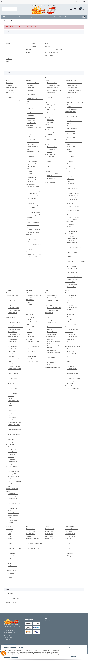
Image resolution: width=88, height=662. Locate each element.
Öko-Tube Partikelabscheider (32, 131)
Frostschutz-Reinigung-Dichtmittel (53, 342)
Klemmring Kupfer (12, 361)
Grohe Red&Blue (71, 295)
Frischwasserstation (70, 168)
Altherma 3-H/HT (51, 139)
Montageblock (11, 464)
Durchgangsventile (13, 413)
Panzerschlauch (32, 200)
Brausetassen (70, 351)
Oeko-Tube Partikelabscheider (32, 97)
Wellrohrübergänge (52, 331)
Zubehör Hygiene (71, 95)
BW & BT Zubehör (71, 354)
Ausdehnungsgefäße (33, 195)
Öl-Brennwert (31, 108)
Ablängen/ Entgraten (13, 512)
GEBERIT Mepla (12, 302)
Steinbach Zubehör (33, 551)
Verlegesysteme (32, 219)
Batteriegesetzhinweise (51, 52)
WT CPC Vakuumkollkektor (54, 307)
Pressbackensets (49, 528)
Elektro (27, 252)
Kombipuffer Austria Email (74, 90)
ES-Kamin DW (31, 137)
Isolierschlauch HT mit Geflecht (53, 346)
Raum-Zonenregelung (33, 232)
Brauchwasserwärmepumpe (72, 154)
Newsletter (28, 49)
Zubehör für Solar (50, 336)
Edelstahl (10, 354)
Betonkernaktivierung (33, 224)
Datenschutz (15, 657)
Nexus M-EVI (50, 127)
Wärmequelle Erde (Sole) (53, 85)
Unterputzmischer (12, 461)
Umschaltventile (51, 362)
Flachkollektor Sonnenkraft (54, 298)
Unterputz (69, 298)
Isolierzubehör (11, 486)
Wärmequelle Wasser (52, 87)
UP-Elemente (11, 454)
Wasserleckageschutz (13, 437)
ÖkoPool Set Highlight (33, 548)
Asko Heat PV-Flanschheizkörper (72, 241)
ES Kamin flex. (31, 139)
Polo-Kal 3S (11, 395)
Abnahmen (68, 538)
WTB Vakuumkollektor (53, 310)
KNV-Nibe (47, 144)
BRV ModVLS (70, 178)
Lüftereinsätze (11, 553)
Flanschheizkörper (70, 234)
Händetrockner (71, 358)
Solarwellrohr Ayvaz (52, 322)
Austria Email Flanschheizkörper (72, 237)
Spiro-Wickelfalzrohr (13, 378)
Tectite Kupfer (11, 386)
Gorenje (69, 226)
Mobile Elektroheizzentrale (34, 254)
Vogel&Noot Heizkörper (34, 237)
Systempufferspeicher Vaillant (73, 105)
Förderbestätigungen (70, 536)
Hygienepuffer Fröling (72, 92)
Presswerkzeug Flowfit (14, 496)
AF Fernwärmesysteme (14, 310)
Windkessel (70, 383)
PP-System (10, 305)
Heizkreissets (31, 156)
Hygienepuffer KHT (72, 85)
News (77, 1)
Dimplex (47, 117)
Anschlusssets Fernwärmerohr (51, 179)
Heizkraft (69, 151)
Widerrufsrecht (49, 55)
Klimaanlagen (9, 528)
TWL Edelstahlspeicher (73, 137)
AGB (46, 43)
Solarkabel (30, 358)
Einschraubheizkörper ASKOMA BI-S (73, 203)
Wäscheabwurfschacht (12, 488)
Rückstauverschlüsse (13, 400)
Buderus (47, 107)
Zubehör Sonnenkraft (33, 346)
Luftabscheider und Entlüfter (33, 172)
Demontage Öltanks (70, 531)
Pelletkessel (31, 87)
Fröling (69, 556)
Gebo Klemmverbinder (14, 376)
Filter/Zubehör (71, 366)
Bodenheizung (49, 536)
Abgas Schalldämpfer (33, 146)
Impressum (7, 657)
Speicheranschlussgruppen (15, 432)
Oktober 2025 (9, 594)
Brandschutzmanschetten (14, 481)
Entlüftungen (50, 339)
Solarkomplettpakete (52, 295)
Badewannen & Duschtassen (72, 346)
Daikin (47, 137)
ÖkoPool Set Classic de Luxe (35, 543)
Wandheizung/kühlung (33, 222)
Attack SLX (9, 58)
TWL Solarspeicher (72, 128)
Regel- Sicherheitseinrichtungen (34, 190)
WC (68, 341)
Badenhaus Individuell (73, 388)
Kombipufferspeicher (70, 80)
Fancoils (8, 560)
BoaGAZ (10, 371)
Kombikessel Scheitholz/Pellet (32, 91)
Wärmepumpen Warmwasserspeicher (70, 140)
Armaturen (68, 293)
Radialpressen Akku (13, 501)
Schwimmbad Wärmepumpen (53, 182)
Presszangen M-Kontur (14, 503)
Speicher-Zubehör (70, 250)
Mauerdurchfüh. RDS (13, 476)
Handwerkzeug (11, 522)
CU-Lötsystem (11, 351)
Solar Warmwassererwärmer (52, 367)
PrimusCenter (70, 314)
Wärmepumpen (10, 92)
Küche (68, 302)
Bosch (9, 541)
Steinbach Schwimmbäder (32, 538)
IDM (46, 95)
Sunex (47, 124)
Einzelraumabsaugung (11, 551)
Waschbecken (70, 339)
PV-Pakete (28, 293)
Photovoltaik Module (31, 312)
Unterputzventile (12, 449)
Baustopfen (11, 469)
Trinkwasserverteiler (72, 317)
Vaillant (47, 80)
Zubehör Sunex (51, 302)
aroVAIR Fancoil (12, 563)
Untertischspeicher (72, 231)
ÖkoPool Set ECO (32, 546)
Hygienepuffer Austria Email (74, 82)
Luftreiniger (9, 568)
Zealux (29, 536)
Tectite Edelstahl (12, 383)
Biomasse (28, 80)
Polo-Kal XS (11, 398)
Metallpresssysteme (11, 317)
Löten (9, 517)
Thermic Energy (71, 146)
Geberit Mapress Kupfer (14, 329)
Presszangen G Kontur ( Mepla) (14, 509)
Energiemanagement (33, 354)
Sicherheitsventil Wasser (14, 429)
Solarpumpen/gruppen (53, 355)
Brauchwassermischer (73, 264)
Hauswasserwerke (72, 368)
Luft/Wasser (50, 119)
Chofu (47, 129)
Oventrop (69, 173)
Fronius (30, 304)
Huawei (29, 302)
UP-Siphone (11, 456)
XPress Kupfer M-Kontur (14, 334)
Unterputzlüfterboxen (13, 556)
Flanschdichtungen (72, 252)
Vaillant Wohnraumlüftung (14, 548)
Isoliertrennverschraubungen (74, 279)
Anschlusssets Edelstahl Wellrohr (53, 174)
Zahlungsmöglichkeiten (32, 43)
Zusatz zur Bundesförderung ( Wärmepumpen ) (13, 599)
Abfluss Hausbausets (13, 393)
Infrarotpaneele (32, 239)
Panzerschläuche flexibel (14, 368)
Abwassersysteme (10, 390)
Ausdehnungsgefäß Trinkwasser (72, 308)
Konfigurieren (73, 652)
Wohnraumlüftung (10, 546)
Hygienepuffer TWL (72, 87)
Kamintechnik (29, 125)
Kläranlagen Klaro (30, 528)
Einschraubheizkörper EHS (74, 210)
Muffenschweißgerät (13, 515)
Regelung (49, 112)
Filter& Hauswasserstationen (13, 416)
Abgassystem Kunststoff (34, 127)
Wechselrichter (29, 299)
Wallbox (28, 324)
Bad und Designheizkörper (34, 244)
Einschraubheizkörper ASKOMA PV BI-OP (73, 198)
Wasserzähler (11, 439)
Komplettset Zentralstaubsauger (13, 574)
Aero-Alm (49, 97)
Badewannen (70, 349)
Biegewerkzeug (49, 533)
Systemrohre (31, 217)
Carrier (9, 533)
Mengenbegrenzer (52, 350)
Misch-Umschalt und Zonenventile (33, 180)
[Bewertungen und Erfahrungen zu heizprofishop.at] (54, 619)
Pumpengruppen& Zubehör (33, 151)
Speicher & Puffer (51, 92)
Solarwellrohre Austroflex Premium (54, 325)
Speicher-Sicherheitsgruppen (72, 271)
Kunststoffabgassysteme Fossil (34, 111)
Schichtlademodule (70, 183)
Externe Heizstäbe (70, 281)
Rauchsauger (31, 144)
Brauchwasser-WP (50, 154)
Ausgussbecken (71, 334)
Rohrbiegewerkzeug (13, 520)
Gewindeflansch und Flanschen (72, 255)
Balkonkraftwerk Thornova (34, 341)
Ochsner (49, 159)
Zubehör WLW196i (52, 114)
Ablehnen (73, 656)
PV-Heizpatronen (32, 356)
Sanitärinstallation (70, 305)
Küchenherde (31, 120)
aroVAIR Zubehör (12, 565)
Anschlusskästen (32, 351)
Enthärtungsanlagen (72, 329)
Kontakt (83, 1)
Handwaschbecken (72, 336)
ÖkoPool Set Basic (32, 541)
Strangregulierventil (13, 442)
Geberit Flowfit (12, 300)
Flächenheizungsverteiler (34, 215)
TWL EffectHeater (71, 286)
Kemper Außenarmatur (14, 419)
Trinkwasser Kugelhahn (14, 434)
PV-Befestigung (30, 314)
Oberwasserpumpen (72, 381)
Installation (9, 97)
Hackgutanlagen (32, 94)
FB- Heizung (9, 95)
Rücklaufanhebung (32, 159)
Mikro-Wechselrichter (33, 307)
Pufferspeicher (10, 85)
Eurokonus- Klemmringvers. (15, 315)
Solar (7, 65)
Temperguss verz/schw (14, 358)
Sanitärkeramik (69, 331)
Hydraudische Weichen (33, 164)
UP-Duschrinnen (12, 451)
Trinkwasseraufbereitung (71, 326)
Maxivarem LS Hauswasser (74, 371)
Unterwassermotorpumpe (74, 378)
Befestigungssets (32, 317)
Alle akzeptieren (73, 647)
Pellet (7, 61)
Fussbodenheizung (13, 493)
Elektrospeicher (69, 221)
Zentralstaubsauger (11, 570)
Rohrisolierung (12, 479)
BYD (29, 329)
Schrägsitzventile (12, 427)
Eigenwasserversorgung (71, 363)
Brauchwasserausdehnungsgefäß (76, 261)
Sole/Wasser (50, 122)
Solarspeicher (68, 123)
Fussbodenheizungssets (34, 212)
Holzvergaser (31, 85)
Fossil (27, 103)
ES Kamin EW (31, 134)
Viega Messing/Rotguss (14, 349)
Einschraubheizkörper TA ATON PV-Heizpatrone (73, 218)
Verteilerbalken (31, 166)
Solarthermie (9, 90)
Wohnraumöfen (30, 115)
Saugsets (10, 577)
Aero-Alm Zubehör (52, 100)
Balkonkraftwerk (30, 339)
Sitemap (47, 46)
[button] (71, 9)
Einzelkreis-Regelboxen (34, 229)
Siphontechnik (11, 403)
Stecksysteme (9, 381)
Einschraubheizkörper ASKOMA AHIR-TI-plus (73, 194)
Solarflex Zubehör (52, 329)
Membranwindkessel (72, 373)
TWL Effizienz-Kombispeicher (71, 119)
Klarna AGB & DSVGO (50, 37)
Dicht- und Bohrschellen (14, 366)
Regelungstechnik (32, 193)
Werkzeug (8, 491)
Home (71, 1)
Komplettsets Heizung (33, 82)
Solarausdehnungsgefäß (53, 352)
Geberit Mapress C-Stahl (14, 322)
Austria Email (50, 156)
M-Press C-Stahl (12, 320)
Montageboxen (11, 446)
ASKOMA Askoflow (72, 284)
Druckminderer (12, 410)
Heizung (8, 80)
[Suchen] (15, 9)
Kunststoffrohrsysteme (12, 295)
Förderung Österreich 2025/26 (14, 602)
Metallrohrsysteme (10, 344)
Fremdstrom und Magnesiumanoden (72, 267)
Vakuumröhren (49, 305)
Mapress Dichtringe (13, 336)
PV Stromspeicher (30, 326)
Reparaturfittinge (12, 312)
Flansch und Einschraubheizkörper (33, 204)
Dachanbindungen (32, 319)
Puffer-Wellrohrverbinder (73, 109)
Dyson (66, 356)
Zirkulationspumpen (72, 319)
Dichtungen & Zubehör (14, 474)
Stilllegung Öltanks (70, 533)
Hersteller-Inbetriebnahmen (72, 541)
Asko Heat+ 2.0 (71, 245)
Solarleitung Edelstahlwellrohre (53, 320)
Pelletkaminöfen (32, 122)
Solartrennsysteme (52, 360)
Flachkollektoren (49, 293)
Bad (68, 300)
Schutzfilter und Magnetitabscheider (33, 176)
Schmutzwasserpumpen (73, 321)
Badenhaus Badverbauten (72, 386)
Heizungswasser (32, 198)
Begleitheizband (12, 483)
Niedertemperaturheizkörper (35, 242)
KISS (68, 181)
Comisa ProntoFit (12, 388)
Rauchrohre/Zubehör (33, 141)
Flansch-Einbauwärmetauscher (73, 275)
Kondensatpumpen (72, 324)
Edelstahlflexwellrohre (13, 363)
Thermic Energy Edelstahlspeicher (71, 134)
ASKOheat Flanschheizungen (74, 247)
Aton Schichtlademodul (73, 188)
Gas (28, 106)
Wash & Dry (70, 361)
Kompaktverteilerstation (14, 422)
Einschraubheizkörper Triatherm (73, 214)
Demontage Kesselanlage (71, 528)
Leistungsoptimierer (33, 361)
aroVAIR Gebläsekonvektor (54, 90)
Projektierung (31, 531)
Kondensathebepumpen (73, 259)
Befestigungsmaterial (13, 471)
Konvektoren (29, 234)
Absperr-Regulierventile (34, 186)
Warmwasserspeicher (11, 87)
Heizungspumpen (32, 161)
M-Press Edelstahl (12, 331)
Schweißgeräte (49, 538)
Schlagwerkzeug (51, 334)
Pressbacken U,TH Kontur (14, 506)
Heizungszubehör (30, 184)
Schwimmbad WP (30, 533)
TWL (68, 144)
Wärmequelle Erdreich (53, 149)
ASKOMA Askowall (72, 186)
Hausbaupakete (10, 293)
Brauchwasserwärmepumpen (13, 100)
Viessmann (48, 102)
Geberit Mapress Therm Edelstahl (14, 325)
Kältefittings (11, 356)
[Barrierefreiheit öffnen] (3, 653)
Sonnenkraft (70, 176)
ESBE (68, 171)
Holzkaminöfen (31, 117)
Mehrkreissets (31, 154)
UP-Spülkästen (12, 459)
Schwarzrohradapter (13, 373)
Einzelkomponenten (33, 321)
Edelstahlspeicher (70, 130)
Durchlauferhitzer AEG (73, 229)
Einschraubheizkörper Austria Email (73, 207)
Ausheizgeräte (49, 541)
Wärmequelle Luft (52, 82)
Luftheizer (30, 249)
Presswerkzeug (12, 341)
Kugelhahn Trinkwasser (14, 424)
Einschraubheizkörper (71, 191)
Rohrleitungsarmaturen (12, 408)
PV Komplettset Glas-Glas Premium (34, 296)
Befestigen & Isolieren (11, 466)
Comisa (10, 298)
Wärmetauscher (32, 168)
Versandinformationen (31, 46)
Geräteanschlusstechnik (73, 312)
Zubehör (30, 101)
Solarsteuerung (51, 357)
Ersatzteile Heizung (32, 207)
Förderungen (29, 37)
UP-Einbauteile (10, 444)
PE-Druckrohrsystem (13, 307)
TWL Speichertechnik (72, 116)
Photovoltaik (9, 82)
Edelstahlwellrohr (12, 346)
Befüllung (49, 365)
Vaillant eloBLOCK (32, 256)
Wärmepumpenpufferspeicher (75, 102)
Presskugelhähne (12, 339)
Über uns (28, 40)
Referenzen (28, 52)
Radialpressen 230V (13, 498)
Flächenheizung (30, 210)
